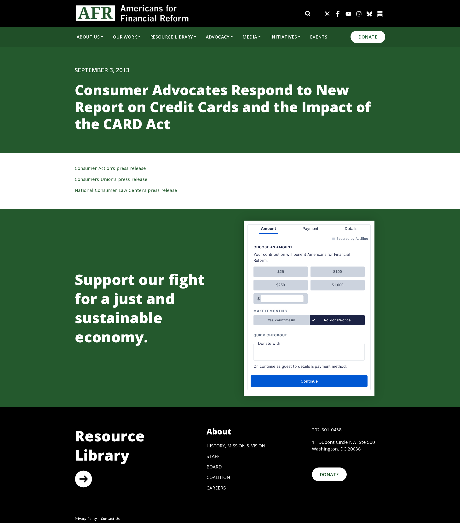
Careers (216, 488)
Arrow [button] (83, 479)
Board (214, 467)
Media (249, 37)
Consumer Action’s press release (110, 168)
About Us (88, 37)
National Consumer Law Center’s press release (126, 190)
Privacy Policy (86, 518)
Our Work (125, 37)
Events (318, 37)
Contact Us (110, 518)
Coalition (218, 477)
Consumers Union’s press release (111, 179)
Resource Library (171, 37)
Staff (213, 456)
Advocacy (218, 37)
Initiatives (283, 37)
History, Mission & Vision (236, 446)
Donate (367, 37)
